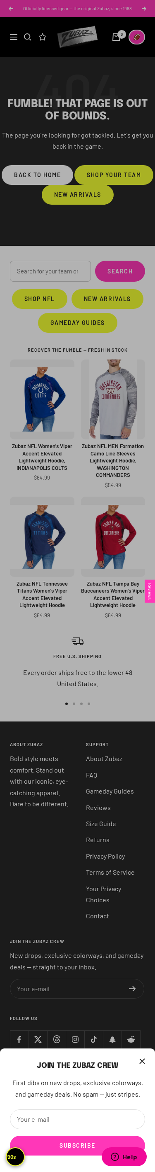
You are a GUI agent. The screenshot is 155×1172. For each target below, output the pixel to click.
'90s (11, 1156)
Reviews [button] (150, 591)
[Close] (142, 1061)
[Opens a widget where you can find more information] (124, 1157)
